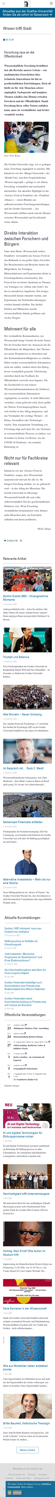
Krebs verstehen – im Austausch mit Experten (29, 1058)
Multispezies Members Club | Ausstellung (31, 1028)
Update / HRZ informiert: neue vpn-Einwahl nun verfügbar (23, 930)
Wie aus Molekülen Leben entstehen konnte (25, 1367)
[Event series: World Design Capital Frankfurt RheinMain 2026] (49, 1042)
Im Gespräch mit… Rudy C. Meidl (23, 768)
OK (9, 1492)
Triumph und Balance (16, 657)
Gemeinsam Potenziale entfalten (23, 822)
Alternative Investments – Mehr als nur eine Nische (26, 881)
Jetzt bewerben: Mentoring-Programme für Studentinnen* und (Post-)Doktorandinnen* (23, 957)
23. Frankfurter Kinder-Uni (26, 1079)
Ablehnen (17, 1492)
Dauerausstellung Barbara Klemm (28, 1036)
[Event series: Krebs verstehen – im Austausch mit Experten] (26, 1053)
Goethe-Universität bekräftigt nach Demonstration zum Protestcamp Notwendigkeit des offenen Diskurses (25, 986)
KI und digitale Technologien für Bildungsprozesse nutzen (22, 1134)
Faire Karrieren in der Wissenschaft (25, 1308)
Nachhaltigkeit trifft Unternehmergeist (26, 1194)
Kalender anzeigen (12, 1085)
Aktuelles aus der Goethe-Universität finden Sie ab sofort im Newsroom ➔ (28, 13)
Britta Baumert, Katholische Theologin (26, 1423)
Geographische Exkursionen (25, 1068)
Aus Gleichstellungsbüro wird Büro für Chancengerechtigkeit (25, 971)
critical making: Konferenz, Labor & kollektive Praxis (29, 1047)
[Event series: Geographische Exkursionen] (26, 1065)
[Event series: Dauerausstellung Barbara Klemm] (25, 1033)
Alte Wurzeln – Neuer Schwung (22, 714)
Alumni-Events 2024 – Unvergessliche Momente (25, 598)
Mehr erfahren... (27, 1487)
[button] (27, 1450)
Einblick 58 (12, 540)
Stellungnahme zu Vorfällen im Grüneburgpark (21, 942)
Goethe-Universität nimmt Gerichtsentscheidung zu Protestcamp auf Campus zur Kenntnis (25, 1002)
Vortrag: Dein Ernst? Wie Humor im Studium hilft (24, 1252)
